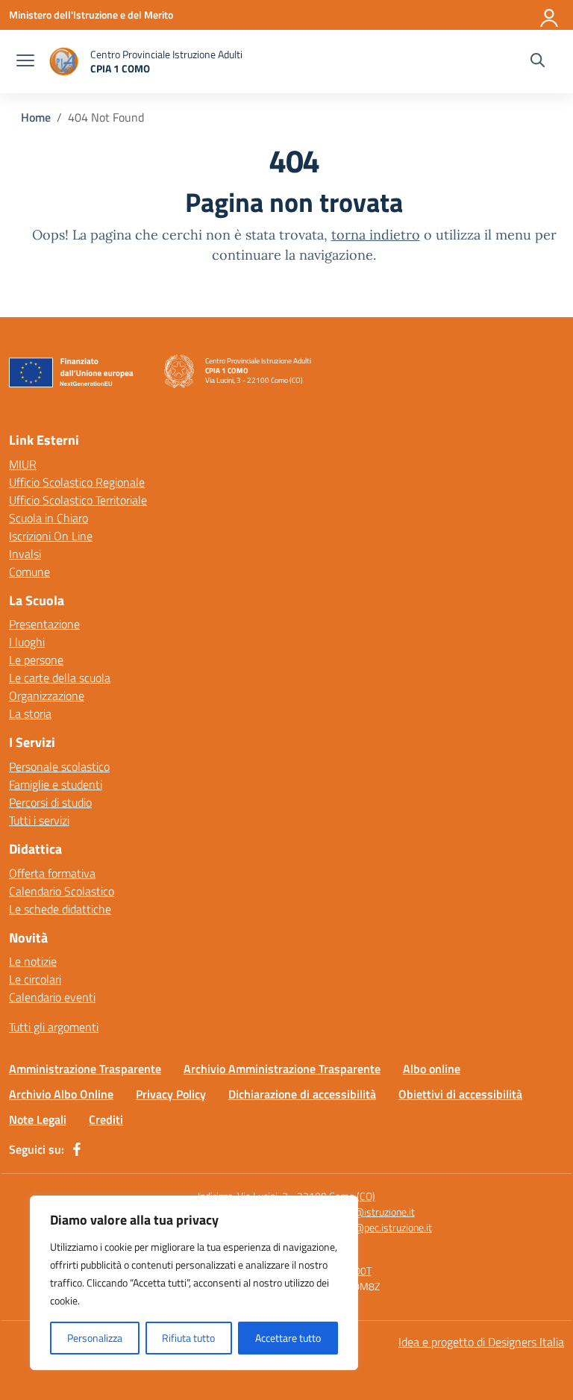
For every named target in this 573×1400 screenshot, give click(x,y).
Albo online (431, 1069)
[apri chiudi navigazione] (25, 62)
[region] (194, 1283)
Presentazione (44, 624)
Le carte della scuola (59, 678)
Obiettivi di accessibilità (460, 1094)
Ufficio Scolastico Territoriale (78, 500)
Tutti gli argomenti (53, 1027)
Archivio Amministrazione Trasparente (282, 1069)
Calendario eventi (52, 997)
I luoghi (27, 642)
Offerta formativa (52, 873)
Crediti (106, 1119)
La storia (30, 713)
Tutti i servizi (39, 820)
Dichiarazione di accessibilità (302, 1094)
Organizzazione (46, 695)
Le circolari (35, 979)
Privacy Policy (171, 1094)
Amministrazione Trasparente (85, 1069)
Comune (29, 572)
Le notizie (33, 961)
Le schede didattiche (60, 909)
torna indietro (375, 234)
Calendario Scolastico (61, 891)
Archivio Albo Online (61, 1094)
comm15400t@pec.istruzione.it (362, 1227)
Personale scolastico (59, 766)
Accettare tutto (288, 1338)
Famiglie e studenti (55, 784)
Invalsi (25, 554)
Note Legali (37, 1119)
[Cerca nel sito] (537, 62)
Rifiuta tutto (188, 1338)
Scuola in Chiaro (48, 518)
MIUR (23, 464)
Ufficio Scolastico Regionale (77, 482)
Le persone (36, 660)
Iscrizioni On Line (51, 536)
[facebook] (77, 1149)
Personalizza (94, 1338)
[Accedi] (550, 15)
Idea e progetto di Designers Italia (481, 1342)
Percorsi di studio (50, 802)
